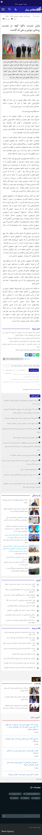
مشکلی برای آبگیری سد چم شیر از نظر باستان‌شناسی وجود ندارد (20, 616)
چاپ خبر (7, 19)
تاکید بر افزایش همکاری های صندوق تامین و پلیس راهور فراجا (19, 644)
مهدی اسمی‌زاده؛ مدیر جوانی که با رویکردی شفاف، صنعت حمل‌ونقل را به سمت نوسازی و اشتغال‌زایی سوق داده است (16, 528)
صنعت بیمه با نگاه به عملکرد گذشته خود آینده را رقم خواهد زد (21, 638)
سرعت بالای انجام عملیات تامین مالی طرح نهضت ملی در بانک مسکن (19, 633)
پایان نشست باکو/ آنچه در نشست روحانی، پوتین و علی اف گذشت (21, 28)
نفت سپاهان (15, 794)
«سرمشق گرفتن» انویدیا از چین (29, 469)
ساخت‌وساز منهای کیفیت (21, 553)
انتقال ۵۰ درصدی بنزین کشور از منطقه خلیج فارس (21, 606)
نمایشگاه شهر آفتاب (32, 794)
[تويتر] (26, 354)
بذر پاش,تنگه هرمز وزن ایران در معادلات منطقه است (24, 455)
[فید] (1, 2)
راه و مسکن (36, 495)
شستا (15, 798)
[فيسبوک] (30, 354)
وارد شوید (32, 389)
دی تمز (31, 827)
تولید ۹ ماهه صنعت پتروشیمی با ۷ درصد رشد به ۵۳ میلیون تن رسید (21, 601)
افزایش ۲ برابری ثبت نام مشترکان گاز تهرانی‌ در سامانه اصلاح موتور (20, 590)
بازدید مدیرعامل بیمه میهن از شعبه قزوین (23, 654)
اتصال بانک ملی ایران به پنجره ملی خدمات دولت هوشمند (19, 663)
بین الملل (20, 366)
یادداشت (37, 683)
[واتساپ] (37, 354)
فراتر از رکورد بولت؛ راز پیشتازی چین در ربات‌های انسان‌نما (24, 341)
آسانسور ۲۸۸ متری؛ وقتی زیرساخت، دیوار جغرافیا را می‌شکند (23, 338)
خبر (12, 366)
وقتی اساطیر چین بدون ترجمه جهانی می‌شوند (27, 350)
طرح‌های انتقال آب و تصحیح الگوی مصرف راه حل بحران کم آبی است (19, 596)
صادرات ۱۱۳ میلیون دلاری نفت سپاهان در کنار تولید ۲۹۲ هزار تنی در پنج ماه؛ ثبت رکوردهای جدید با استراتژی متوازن (21, 727)
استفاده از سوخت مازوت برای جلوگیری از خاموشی (21, 610)
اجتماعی (30, 366)
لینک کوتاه (27, 359)
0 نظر (14, 19)
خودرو (36, 798)
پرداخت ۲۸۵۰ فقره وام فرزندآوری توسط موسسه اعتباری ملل (19, 649)
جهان (16, 366)
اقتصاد (25, 366)
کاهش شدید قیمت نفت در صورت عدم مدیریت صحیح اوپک (20, 585)
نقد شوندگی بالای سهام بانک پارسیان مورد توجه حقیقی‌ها (19, 667)
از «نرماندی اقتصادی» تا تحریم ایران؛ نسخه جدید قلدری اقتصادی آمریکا (22, 763)
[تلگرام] (34, 354)
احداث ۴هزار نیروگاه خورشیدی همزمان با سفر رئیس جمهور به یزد (20, 621)
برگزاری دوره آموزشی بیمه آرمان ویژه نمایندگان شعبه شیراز (19, 658)
